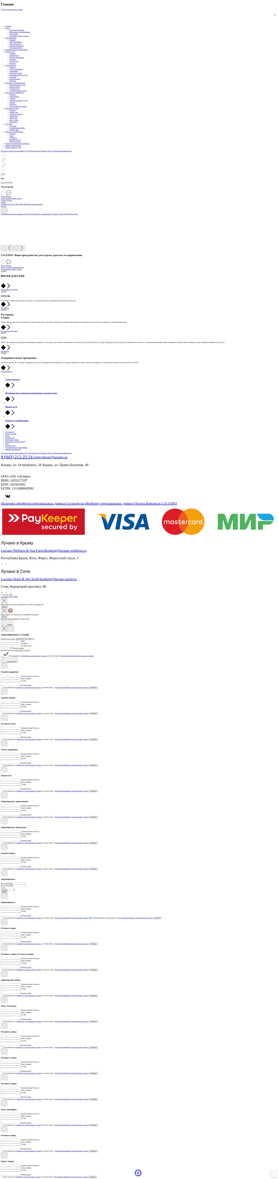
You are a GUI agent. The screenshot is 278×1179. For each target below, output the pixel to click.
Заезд (3, 883)
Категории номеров (17, 30)
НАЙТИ (4, 892)
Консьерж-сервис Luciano (19, 36)
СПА (26, 214)
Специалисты (15, 89)
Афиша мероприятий (13, 145)
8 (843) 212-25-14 (17, 456)
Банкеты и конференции (14, 132)
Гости (3, 888)
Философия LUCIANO (23, 151)
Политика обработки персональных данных (33, 503)
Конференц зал (15, 140)
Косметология (15, 87)
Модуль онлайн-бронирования (12, 267)
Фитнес (31, 214)
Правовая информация (63, 151)
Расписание (14, 61)
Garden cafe (14, 112)
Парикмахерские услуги (19, 75)
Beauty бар (13, 118)
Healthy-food (14, 130)
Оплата (140, 503)
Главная (8, 26)
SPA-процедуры (16, 44)
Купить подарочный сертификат (17, 143)
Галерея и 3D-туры (47, 151)
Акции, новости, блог (13, 147)
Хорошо (4, 607)
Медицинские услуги (18, 85)
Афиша (55, 214)
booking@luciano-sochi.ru (58, 579)
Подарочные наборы (17, 128)
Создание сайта (7, 597)
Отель (7, 28)
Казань (3, 202)
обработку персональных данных (34, 656)
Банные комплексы (17, 46)
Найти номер (17, 198)
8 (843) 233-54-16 (7, 204)
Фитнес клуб (10, 52)
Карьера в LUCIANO (161, 503)
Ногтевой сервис (16, 73)
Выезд (3, 886)
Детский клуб (10, 446)
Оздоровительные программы (16, 50)
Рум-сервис (14, 34)
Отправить (93, 687)
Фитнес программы (17, 57)
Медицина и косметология (15, 83)
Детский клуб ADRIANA (14, 93)
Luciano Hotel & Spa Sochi (20, 579)
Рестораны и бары (12, 108)
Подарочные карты (71, 214)
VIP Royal (13, 138)
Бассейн (13, 63)
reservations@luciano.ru (51, 457)
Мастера (13, 81)
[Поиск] (275, 15)
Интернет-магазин (8, 151)
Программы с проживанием (20, 32)
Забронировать (12, 661)
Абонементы (14, 55)
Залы (11, 136)
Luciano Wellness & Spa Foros (22, 550)
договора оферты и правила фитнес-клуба (137, 918)
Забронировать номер (15, 10)
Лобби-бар (13, 116)
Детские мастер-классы (18, 106)
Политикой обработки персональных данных (77, 656)
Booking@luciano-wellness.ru (65, 550)
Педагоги (13, 104)
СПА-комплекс (11, 38)
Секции (12, 98)
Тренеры (13, 59)
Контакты (36, 151)
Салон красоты (10, 65)
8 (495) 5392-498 (20, 204)
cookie (15, 619)
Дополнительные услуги (19, 100)
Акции (61, 214)
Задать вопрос (6, 198)
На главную (9, 432)
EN (5, 206)
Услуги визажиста (16, 69)
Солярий (13, 77)
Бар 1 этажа (14, 120)
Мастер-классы (15, 142)
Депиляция (14, 71)
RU (2, 206)
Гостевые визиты (16, 48)
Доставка (8, 124)
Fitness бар (13, 122)
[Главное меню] (4, 210)
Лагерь (12, 102)
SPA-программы (16, 42)
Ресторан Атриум (16, 114)
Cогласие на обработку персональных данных (100, 503)
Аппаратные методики (18, 91)
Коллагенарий (15, 79)
